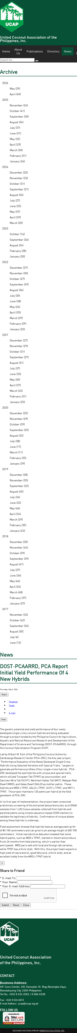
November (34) (19, 614)
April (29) (15, 144)
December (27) (19, 267)
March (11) (16, 452)
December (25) (19, 172)
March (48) (16, 592)
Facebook (13, 701)
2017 (5, 609)
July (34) (15, 497)
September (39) (19, 284)
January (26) (17, 161)
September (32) (19, 485)
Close (26, 905)
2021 (5, 334)
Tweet (12, 705)
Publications (35, 51)
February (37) (18, 597)
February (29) (18, 323)
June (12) (15, 642)
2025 (5, 99)
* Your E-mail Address (15, 886)
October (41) (17, 110)
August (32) (16, 435)
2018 (5, 536)
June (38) (15, 301)
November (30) (19, 273)
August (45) (16, 491)
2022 (5, 262)
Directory (53, 51)
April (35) (15, 312)
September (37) (19, 357)
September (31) (19, 189)
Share (4, 694)
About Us (18, 51)
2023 (5, 228)
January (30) (17, 256)
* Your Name (8, 882)
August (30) (16, 631)
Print (3, 719)
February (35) (18, 458)
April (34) (15, 513)
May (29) (15, 88)
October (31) (17, 183)
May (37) (15, 211)
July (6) (14, 637)
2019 (5, 469)
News (67, 51)
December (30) (19, 541)
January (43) (17, 530)
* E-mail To (7, 878)
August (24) (16, 245)
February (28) (18, 250)
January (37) (17, 603)
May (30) (15, 379)
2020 (5, 407)
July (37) (15, 127)
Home (6, 51)
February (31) (18, 155)
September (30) (19, 116)
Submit (5, 905)
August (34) (16, 122)
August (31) (16, 362)
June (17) (15, 446)
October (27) (17, 278)
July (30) (15, 295)
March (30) (16, 150)
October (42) (17, 620)
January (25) (17, 329)
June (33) (15, 206)
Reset (16, 905)
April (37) (15, 385)
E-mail (12, 713)
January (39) (17, 463)
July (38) (15, 441)
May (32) (15, 138)
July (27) (15, 200)
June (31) (15, 133)
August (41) (16, 564)
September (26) (19, 239)
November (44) (19, 547)
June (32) (15, 502)
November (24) (19, 105)
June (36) (15, 575)
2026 (5, 83)
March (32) (16, 390)
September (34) (19, 625)
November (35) (19, 480)
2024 (5, 166)
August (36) (16, 290)
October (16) (17, 234)
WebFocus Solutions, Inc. (52, 1030)
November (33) (19, 178)
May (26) (15, 306)
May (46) (15, 508)
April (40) (15, 94)
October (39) (17, 424)
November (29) (19, 346)
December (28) (19, 474)
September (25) (19, 430)
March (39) (16, 318)
